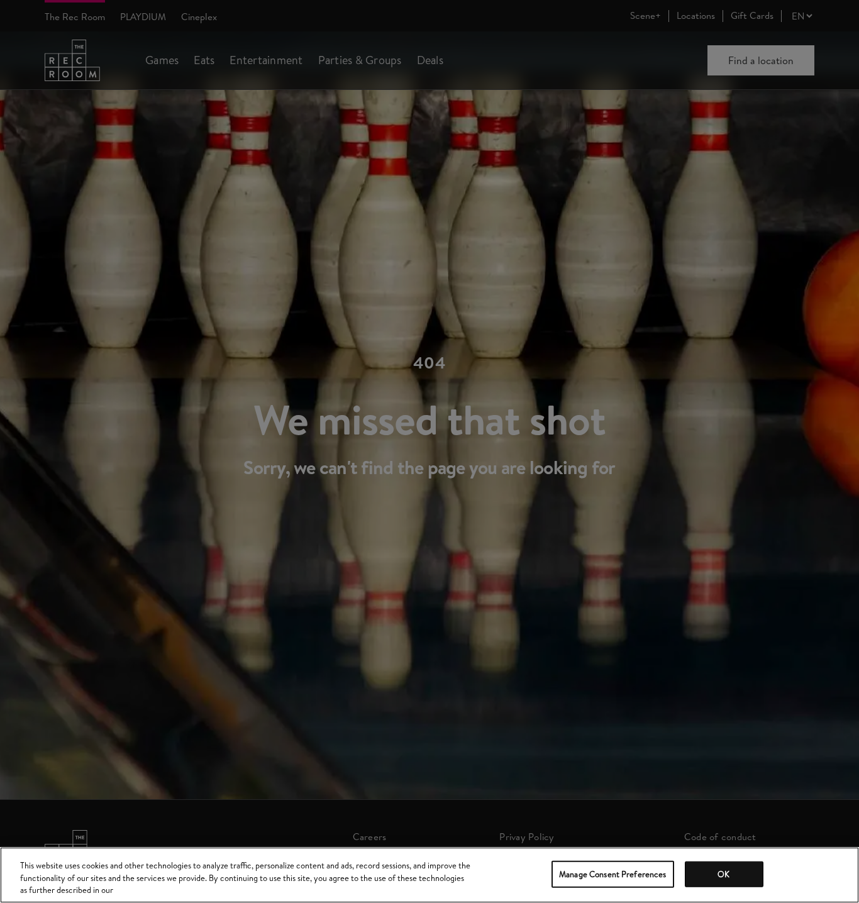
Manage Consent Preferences (612, 873)
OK (723, 873)
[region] (429, 875)
